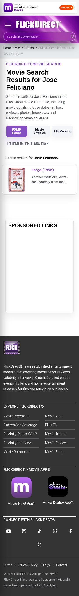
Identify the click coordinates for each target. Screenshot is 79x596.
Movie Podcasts (16, 416)
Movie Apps (54, 416)
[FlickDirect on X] (39, 544)
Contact (61, 565)
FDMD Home (16, 131)
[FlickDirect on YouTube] (8, 531)
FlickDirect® (12, 579)
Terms (7, 565)
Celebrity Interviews (18, 443)
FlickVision (62, 131)
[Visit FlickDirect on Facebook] (70, 531)
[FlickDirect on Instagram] (24, 531)
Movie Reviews (39, 131)
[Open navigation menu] (8, 25)
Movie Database (26, 48)
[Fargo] (16, 170)
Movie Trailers (55, 434)
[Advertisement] (39, 271)
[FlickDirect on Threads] (54, 531)
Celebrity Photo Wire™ (20, 434)
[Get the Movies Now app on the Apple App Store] (39, 8)
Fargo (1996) (42, 170)
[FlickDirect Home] (39, 24)
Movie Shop (54, 452)
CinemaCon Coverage (20, 425)
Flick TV (51, 425)
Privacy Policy (28, 565)
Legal (46, 565)
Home (7, 48)
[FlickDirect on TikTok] (39, 531)
